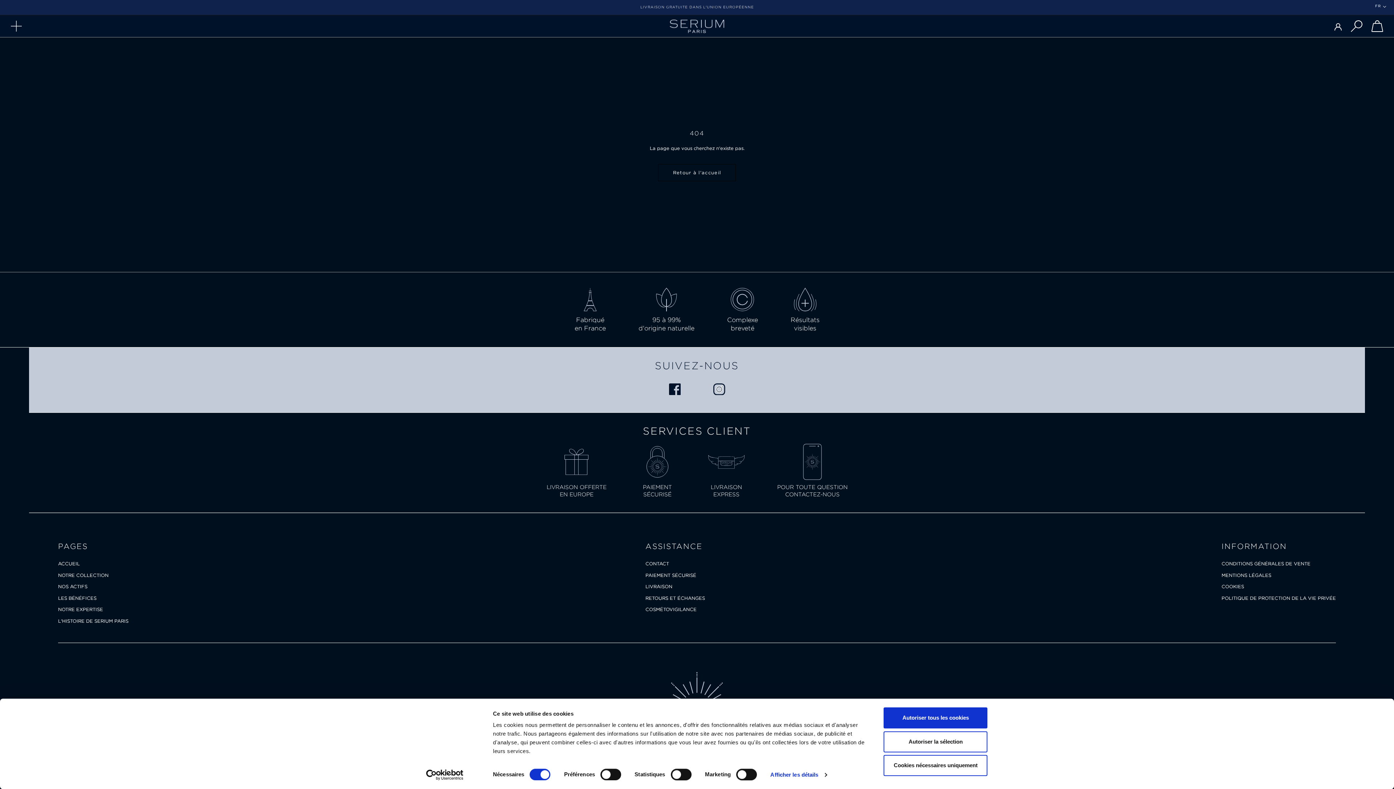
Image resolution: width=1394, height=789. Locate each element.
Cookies (1233, 586)
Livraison (658, 586)
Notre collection (83, 575)
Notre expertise (80, 609)
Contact (657, 564)
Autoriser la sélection (936, 742)
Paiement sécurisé (670, 575)
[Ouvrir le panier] (1377, 26)
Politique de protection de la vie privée (1279, 598)
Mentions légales (1246, 575)
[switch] (610, 774)
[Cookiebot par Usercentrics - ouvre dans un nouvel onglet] (445, 774)
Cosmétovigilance (671, 609)
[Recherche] (1356, 26)
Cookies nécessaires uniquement (936, 765)
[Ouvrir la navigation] (16, 26)
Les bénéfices (77, 598)
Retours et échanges (675, 598)
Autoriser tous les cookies (935, 718)
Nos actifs (72, 586)
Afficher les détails (794, 775)
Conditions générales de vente (1266, 564)
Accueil (69, 564)
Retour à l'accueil (697, 173)
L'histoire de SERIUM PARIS (93, 621)
